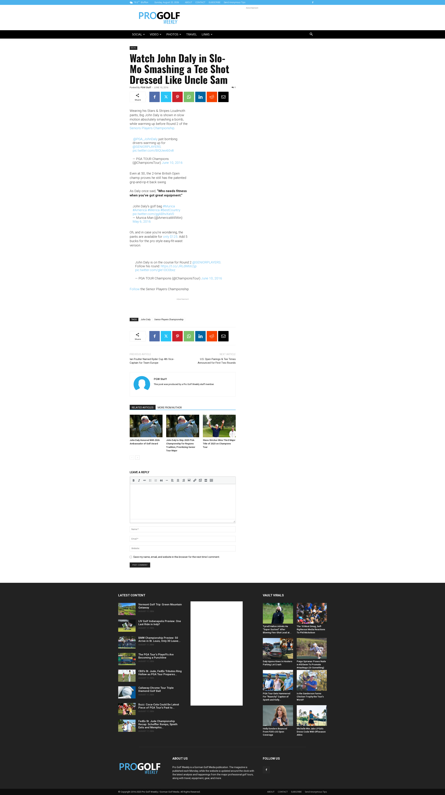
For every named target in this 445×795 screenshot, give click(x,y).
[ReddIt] (212, 97)
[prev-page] (132, 457)
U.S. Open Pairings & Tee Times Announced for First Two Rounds (217, 361)
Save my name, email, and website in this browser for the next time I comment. (176, 557)
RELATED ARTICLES (142, 407)
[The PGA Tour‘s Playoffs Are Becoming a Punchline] (127, 659)
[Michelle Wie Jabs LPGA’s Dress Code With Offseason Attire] (312, 715)
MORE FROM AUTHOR (170, 407)
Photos (172, 34)
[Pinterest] (177, 97)
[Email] (223, 97)
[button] (311, 34)
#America (140, 210)
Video (154, 34)
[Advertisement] (252, 17)
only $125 (170, 237)
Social (137, 34)
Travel (191, 34)
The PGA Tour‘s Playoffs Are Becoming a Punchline (156, 656)
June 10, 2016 (172, 163)
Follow (135, 289)
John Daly (146, 319)
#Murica (169, 206)
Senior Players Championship (169, 319)
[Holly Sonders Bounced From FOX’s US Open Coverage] (278, 715)
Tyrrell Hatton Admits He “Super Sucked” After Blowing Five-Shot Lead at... (277, 629)
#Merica (154, 210)
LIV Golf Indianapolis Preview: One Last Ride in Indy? (159, 623)
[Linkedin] (200, 97)
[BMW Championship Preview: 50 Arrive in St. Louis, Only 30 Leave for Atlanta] (127, 642)
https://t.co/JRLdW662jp (179, 266)
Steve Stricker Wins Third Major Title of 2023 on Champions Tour (219, 443)
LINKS (206, 34)
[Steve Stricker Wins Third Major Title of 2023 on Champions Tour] (219, 426)
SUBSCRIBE (214, 2)
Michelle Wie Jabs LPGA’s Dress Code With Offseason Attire (311, 731)
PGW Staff (146, 87)
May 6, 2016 (142, 221)
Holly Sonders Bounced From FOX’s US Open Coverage (275, 731)
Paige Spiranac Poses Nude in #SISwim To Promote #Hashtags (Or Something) (311, 664)
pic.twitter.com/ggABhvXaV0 (153, 214)
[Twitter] (166, 97)
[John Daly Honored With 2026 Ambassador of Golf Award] (146, 426)
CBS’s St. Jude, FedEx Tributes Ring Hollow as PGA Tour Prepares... (160, 673)
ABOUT (188, 2)
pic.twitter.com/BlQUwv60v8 (153, 150)
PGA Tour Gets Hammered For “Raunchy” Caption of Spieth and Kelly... (276, 696)
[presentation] (133, 480)
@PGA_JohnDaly (145, 139)
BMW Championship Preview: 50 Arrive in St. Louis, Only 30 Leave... (159, 639)
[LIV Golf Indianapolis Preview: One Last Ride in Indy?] (127, 626)
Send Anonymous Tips (234, 2)
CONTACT (200, 2)
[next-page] (137, 457)
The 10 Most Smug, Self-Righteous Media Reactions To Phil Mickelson (311, 629)
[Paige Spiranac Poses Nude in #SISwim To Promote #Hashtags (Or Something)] (312, 648)
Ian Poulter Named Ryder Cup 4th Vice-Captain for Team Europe (152, 361)
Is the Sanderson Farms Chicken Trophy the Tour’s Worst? (310, 696)
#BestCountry (170, 210)
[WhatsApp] (189, 97)
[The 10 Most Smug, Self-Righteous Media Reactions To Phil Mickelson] (312, 613)
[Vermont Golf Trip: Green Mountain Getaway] (127, 609)
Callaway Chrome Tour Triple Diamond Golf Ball (156, 689)
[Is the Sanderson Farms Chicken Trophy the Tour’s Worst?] (312, 680)
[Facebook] (312, 2)
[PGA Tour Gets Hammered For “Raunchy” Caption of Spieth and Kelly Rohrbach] (278, 680)
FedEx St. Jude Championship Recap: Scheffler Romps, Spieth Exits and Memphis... (157, 724)
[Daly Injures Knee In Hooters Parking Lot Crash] (278, 648)
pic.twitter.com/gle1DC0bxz (155, 270)
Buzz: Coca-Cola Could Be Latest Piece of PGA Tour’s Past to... (158, 706)
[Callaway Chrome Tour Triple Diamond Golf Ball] (127, 692)
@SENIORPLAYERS (147, 147)
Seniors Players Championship (152, 128)
